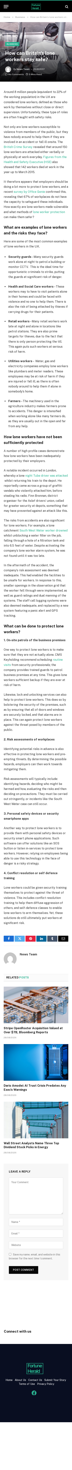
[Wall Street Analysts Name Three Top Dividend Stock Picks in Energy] (36, 1120)
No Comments (16, 74)
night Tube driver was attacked (46, 475)
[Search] (66, 6)
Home (9, 1380)
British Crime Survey (18, 147)
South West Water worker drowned (43, 530)
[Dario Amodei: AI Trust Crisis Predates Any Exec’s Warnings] (36, 1062)
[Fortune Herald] (36, 7)
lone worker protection (49, 212)
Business (12, 44)
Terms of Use (27, 1383)
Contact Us (35, 1380)
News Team (23, 69)
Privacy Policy (45, 1383)
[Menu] (6, 6)
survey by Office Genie (29, 192)
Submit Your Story (55, 1380)
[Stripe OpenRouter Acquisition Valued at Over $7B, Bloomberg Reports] (36, 1005)
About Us (20, 1380)
